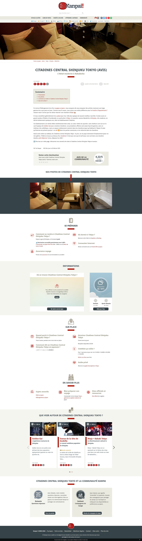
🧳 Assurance (93, 21)
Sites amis (96, 531)
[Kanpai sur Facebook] (102, 18)
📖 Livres (100, 21)
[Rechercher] (83, 13)
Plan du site (104, 531)
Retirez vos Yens (82, 357)
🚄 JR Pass (59, 21)
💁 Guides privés (73, 21)
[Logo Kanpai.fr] (71, 6)
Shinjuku (51, 61)
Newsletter (68, 531)
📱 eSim (86, 21)
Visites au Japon (37, 61)
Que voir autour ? (42, 101)
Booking (99, 238)
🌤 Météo (106, 21)
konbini (63, 136)
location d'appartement (99, 110)
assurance (44, 255)
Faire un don (59, 531)
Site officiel (95, 396)
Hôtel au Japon (40, 395)
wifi (56, 130)
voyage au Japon (60, 108)
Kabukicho (57, 61)
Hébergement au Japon (42, 397)
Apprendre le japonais (71, 18)
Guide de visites (47, 18)
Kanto (43, 61)
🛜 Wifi (81, 21)
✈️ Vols (48, 21)
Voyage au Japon (35, 18)
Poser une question (49, 513)
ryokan (58, 116)
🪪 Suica (66, 21)
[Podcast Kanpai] (111, 18)
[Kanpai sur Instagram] (106, 18)
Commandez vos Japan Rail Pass (44, 244)
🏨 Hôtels (53, 21)
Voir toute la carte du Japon (57, 309)
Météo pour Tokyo (101, 309)
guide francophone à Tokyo (92, 366)
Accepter (57, 297)
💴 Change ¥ (41, 21)
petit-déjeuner (43, 138)
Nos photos (41, 97)
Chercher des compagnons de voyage (92, 513)
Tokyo (47, 61)
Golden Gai (47, 126)
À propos (50, 531)
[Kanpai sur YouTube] (109, 18)
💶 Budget (34, 21)
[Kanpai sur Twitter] (104, 18)
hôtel (72, 112)
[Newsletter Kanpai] (98, 18)
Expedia (93, 238)
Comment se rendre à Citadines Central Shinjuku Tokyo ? (53, 99)
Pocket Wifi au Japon (97, 247)
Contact (88, 531)
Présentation (41, 95)
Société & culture (58, 18)
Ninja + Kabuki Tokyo (97, 439)
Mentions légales (78, 531)
